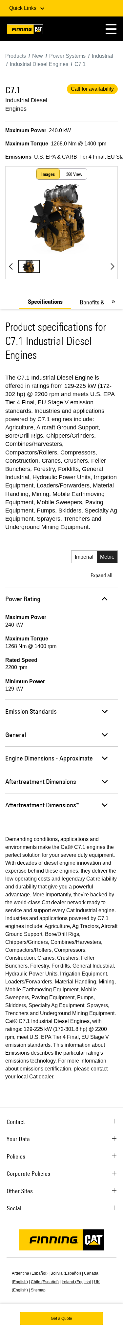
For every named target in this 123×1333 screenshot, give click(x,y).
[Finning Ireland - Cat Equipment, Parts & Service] (25, 30)
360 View (74, 174)
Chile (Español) (45, 1282)
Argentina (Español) (30, 1273)
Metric (107, 557)
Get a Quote (61, 1318)
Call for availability (92, 89)
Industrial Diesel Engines (26, 104)
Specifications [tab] (45, 301)
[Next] (112, 266)
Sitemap (38, 1290)
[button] (111, 28)
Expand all (102, 575)
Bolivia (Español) (66, 1273)
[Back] (11, 266)
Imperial (84, 557)
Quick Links (23, 8)
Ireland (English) (76, 1282)
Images (48, 174)
